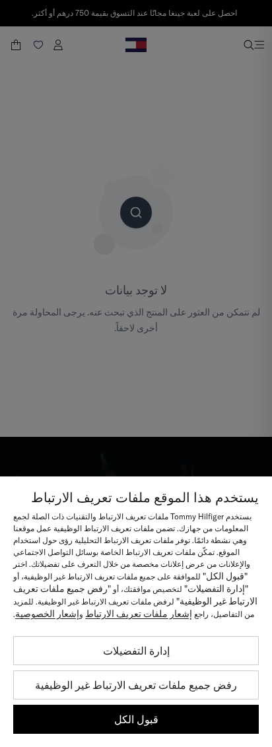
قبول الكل (136, 719)
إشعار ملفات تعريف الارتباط (138, 614)
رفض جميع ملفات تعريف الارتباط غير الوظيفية (136, 685)
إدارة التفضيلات (136, 650)
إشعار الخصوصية (47, 614)
